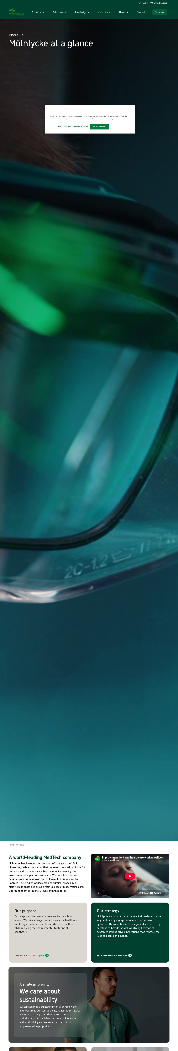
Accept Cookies (99, 127)
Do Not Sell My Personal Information (73, 126)
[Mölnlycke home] (17, 12)
